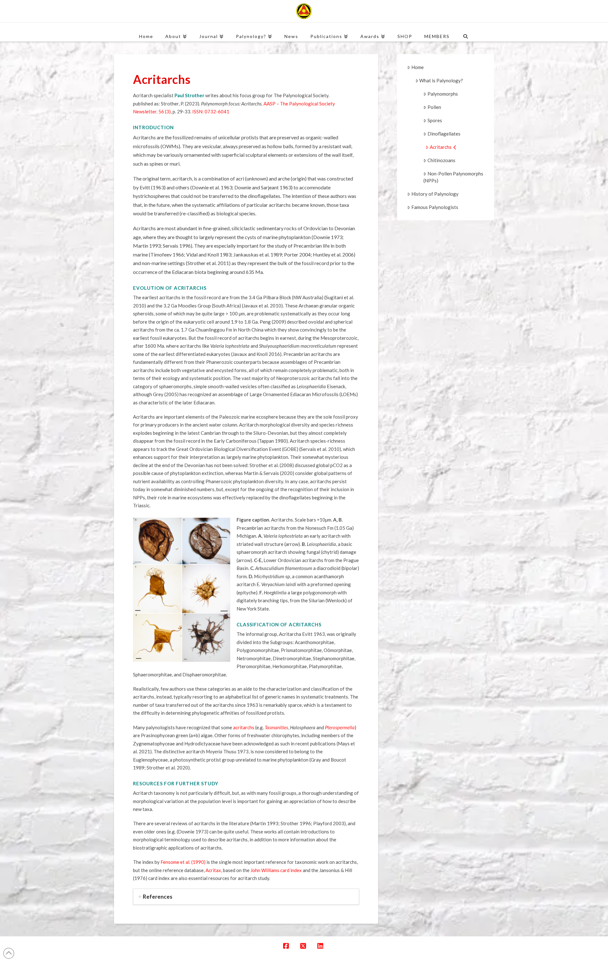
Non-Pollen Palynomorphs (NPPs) (453, 177)
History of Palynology (435, 194)
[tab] (246, 896)
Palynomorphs (443, 94)
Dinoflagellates (444, 133)
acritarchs (243, 727)
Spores (435, 120)
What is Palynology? (441, 80)
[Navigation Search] (465, 31)
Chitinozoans (441, 160)
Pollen (434, 107)
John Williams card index (276, 870)
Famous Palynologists (434, 207)
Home (417, 67)
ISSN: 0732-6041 (210, 111)
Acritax (213, 870)
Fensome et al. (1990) (183, 862)
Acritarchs (441, 147)
